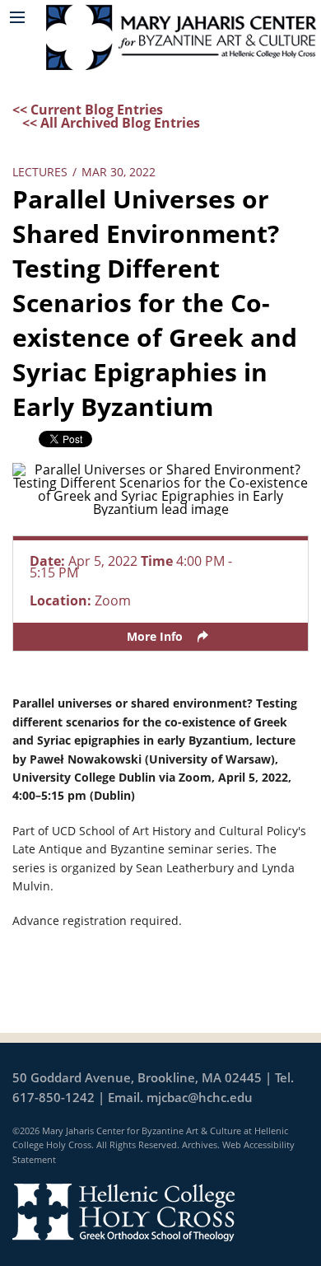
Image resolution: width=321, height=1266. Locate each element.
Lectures (39, 172)
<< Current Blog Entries (87, 109)
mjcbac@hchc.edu (200, 1097)
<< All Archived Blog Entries (111, 123)
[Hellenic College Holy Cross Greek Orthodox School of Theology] (123, 1211)
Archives (199, 1144)
